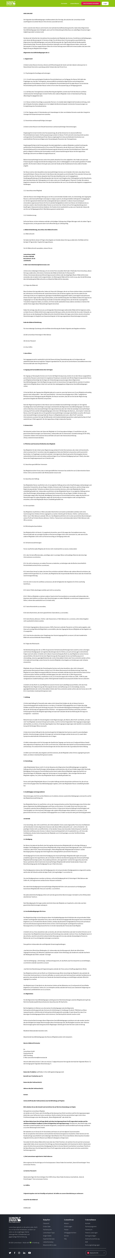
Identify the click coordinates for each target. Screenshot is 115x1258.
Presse (66, 1230)
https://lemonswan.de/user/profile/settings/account (39, 275)
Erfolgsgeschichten (70, 1233)
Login (105, 3)
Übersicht (46, 1223)
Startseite (64, 3)
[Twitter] (10, 1253)
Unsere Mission (74, 3)
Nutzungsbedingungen (92, 1245)
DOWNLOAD (27, 1208)
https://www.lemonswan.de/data (33, 437)
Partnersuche (47, 1230)
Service (66, 1236)
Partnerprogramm (90, 1226)
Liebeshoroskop (48, 1242)
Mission (66, 1223)
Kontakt (87, 1223)
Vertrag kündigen (90, 1236)
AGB (86, 1242)
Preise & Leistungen (91, 1233)
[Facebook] (14, 1253)
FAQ (65, 1239)
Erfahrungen (68, 1226)
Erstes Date (46, 1226)
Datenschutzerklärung (92, 1239)
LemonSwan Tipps (49, 1233)
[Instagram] (19, 1253)
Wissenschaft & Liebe (49, 1245)
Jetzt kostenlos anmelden (91, 3)
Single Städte (47, 1236)
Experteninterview (48, 1239)
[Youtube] (29, 1253)
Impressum (88, 1230)
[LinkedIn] (24, 1253)
